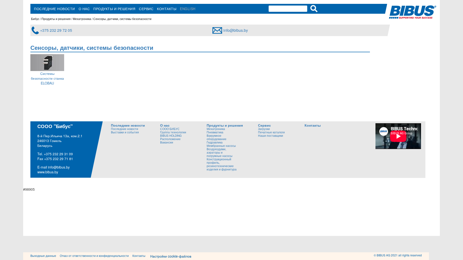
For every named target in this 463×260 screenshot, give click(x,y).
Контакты (166, 8)
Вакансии (166, 142)
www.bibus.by (47, 171)
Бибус (35, 19)
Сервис (146, 8)
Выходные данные (43, 256)
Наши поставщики (270, 135)
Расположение (170, 139)
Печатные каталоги (271, 132)
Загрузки (264, 128)
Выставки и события (125, 132)
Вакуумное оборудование (216, 137)
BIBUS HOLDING (171, 135)
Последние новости (54, 8)
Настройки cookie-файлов (170, 256)
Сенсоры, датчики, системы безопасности (122, 19)
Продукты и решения (114, 8)
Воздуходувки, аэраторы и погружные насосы (219, 152)
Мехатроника (82, 19)
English (188, 8)
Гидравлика (215, 142)
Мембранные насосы (221, 145)
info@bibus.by (235, 30)
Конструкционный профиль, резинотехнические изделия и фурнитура (222, 164)
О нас (84, 8)
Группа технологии (173, 132)
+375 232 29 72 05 (56, 30)
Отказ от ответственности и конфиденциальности (94, 256)
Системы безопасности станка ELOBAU (47, 78)
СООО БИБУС (170, 128)
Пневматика (215, 132)
